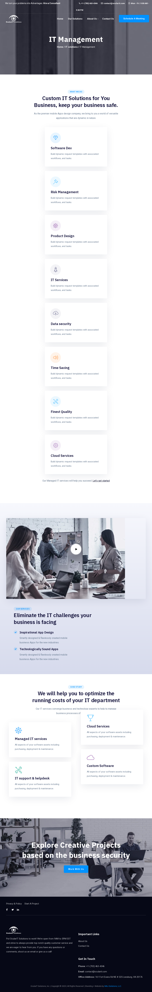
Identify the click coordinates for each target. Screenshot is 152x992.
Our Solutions (75, 18)
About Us (92, 18)
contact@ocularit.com (114, 3)
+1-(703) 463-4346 (89, 3)
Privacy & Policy (14, 903)
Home (60, 18)
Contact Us (108, 18)
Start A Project (31, 903)
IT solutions (71, 47)
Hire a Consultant (51, 3)
